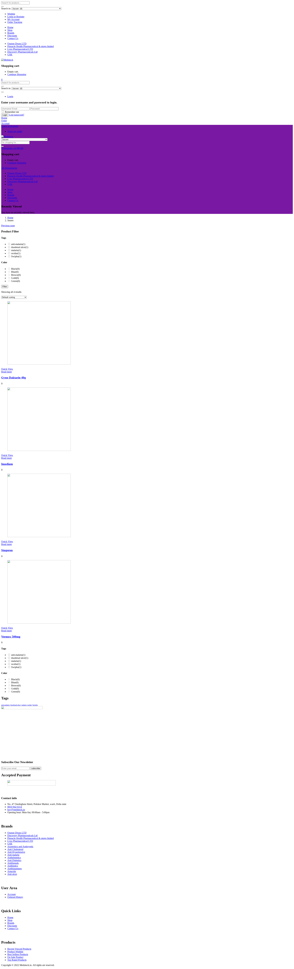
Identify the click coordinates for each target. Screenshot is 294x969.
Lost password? (16, 115)
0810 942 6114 (14, 807)
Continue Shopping (16, 74)
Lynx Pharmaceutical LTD (20, 49)
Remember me (12, 112)
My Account (13, 19)
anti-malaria (18, 244)
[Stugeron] (39, 536)
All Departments (9, 168)
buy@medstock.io (16, 809)
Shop (9, 30)
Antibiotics (12, 866)
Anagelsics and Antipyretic (20, 846)
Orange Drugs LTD (16, 43)
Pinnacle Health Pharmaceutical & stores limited (30, 46)
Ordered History (15, 897)
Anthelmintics (14, 857)
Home (10, 27)
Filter (4, 286)
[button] (1, 79)
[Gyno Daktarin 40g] (39, 363)
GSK (9, 54)
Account (11, 894)
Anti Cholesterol (15, 849)
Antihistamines (14, 868)
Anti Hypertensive (16, 852)
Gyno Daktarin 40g (13, 377)
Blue (15, 272)
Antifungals (13, 863)
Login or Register (15, 16)
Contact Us (12, 38)
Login (10, 96)
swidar (15, 253)
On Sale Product (15, 957)
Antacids (11, 871)
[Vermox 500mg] (39, 622)
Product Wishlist (15, 951)
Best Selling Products (17, 954)
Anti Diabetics (14, 860)
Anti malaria (13, 854)
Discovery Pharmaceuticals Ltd (22, 52)
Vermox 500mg (10, 636)
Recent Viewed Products (19, 949)
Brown (16, 275)
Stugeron (7, 550)
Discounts (12, 35)
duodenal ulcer (19, 247)
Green (15, 281)
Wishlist (11, 14)
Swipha (16, 256)
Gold (15, 278)
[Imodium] (39, 450)
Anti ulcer (12, 874)
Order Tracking (14, 22)
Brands (10, 33)
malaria (16, 250)
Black (15, 268)
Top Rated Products (16, 960)
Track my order (14, 131)
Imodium (7, 464)
